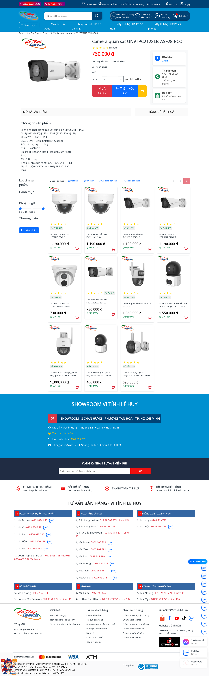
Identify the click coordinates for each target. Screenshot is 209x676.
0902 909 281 (98, 549)
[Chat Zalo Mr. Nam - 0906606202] (204, 592)
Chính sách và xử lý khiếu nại (136, 624)
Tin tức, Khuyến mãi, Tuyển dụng (65, 624)
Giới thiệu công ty (58, 615)
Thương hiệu (28, 218)
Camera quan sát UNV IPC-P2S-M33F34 (137, 305)
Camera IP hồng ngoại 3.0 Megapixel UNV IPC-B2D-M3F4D (137, 374)
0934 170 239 (37, 541)
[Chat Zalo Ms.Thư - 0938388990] (204, 607)
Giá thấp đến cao (109, 180)
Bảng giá (105, 4)
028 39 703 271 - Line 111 (57, 599)
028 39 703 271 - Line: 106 (165, 599)
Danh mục (26, 192)
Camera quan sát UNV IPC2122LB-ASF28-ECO (96, 301)
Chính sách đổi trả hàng (133, 633)
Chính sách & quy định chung (136, 615)
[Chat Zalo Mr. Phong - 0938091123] (204, 615)
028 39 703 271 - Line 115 (114, 520)
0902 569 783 (34, 3)
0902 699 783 (99, 577)
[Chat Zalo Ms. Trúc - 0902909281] (204, 600)
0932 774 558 (33, 527)
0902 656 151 (98, 570)
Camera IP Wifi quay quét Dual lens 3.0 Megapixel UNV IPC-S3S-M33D (173, 305)
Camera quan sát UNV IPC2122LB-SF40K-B (133, 236)
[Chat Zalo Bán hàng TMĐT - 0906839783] (204, 576)
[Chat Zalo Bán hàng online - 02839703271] (204, 568)
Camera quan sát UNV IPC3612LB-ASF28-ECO (60, 305)
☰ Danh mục (28, 25)
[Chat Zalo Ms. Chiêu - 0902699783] (204, 631)
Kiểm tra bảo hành (94, 615)
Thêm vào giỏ (126, 90)
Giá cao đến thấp (132, 180)
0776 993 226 (36, 534)
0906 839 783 (107, 526)
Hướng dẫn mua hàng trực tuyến (101, 624)
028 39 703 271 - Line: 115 (169, 593)
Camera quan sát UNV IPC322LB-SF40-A (60, 236)
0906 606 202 (98, 542)
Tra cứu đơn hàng (94, 619)
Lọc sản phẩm (29, 230)
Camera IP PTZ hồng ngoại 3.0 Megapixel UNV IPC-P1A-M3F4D (64, 374)
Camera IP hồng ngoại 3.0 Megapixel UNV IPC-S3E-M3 (98, 374)
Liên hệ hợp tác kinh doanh (62, 619)
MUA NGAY (102, 90)
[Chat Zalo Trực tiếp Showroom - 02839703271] (204, 584)
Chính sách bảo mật (132, 619)
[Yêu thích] (142, 91)
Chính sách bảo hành (132, 637)
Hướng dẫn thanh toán (96, 628)
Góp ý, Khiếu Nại (93, 642)
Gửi (140, 470)
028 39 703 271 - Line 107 (115, 599)
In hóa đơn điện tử (94, 637)
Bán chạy (89, 180)
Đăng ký (186, 4)
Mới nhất (74, 180)
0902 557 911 (40, 593)
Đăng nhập (173, 4)
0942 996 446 (98, 593)
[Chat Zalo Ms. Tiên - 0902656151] (204, 623)
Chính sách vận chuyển (133, 628)
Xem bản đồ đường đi (64, 433)
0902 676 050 (39, 520)
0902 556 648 (34, 548)
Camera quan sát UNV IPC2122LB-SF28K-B (169, 236)
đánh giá (113, 47)
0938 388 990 (97, 556)
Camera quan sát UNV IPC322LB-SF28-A (96, 236)
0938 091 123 (100, 563)
